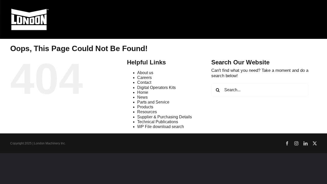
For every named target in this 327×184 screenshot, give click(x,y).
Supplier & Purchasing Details (164, 117)
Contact (144, 82)
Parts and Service (153, 102)
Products (145, 107)
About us (145, 73)
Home (142, 92)
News (142, 97)
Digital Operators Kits (156, 87)
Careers (144, 77)
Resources (147, 112)
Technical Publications (157, 122)
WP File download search (160, 126)
